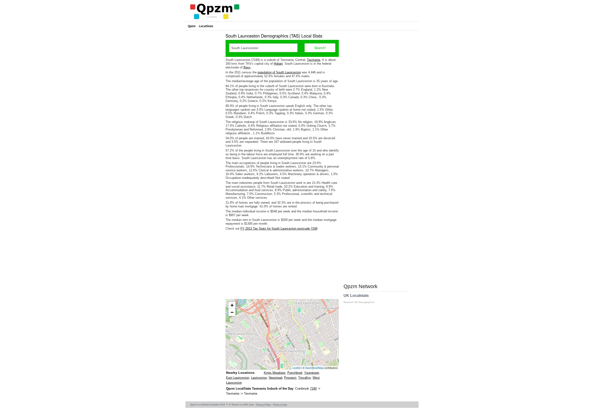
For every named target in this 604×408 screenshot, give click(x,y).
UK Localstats (359, 298)
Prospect (290, 377)
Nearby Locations (240, 372)
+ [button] (232, 305)
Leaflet (296, 368)
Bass (247, 67)
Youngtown (311, 372)
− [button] (232, 312)
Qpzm (192, 26)
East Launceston (237, 377)
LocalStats (206, 26)
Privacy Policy (263, 404)
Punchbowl (294, 372)
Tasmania (313, 60)
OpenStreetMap (314, 368)
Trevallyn (304, 377)
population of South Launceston (279, 72)
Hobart (278, 63)
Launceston (259, 377)
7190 (313, 388)
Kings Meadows (274, 372)
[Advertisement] (282, 265)
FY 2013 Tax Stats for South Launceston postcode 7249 (278, 228)
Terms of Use (280, 404)
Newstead (275, 377)
